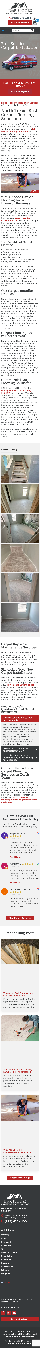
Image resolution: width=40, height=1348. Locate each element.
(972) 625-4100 (26, 84)
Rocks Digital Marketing (20, 1343)
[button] (3, 30)
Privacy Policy (13, 1336)
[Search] (32, 30)
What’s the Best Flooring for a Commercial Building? (18, 994)
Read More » (16, 857)
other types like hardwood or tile (15, 219)
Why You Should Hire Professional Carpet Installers (18, 1151)
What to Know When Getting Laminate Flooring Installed (17, 1070)
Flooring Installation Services (23, 103)
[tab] (9, 450)
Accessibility (28, 1336)
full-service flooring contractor (18, 130)
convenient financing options (21, 685)
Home (4, 103)
